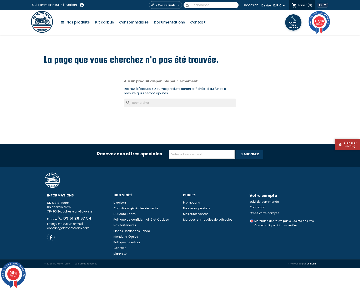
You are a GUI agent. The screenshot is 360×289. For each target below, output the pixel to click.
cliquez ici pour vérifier (282, 240)
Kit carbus (104, 22)
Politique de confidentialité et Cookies (141, 234)
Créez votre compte (264, 228)
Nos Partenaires (125, 240)
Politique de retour (127, 257)
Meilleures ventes (195, 229)
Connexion (250, 5)
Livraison (71, 5)
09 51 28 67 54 (74, 233)
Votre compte (263, 210)
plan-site (120, 268)
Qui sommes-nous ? (47, 5)
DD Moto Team (125, 229)
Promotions (191, 217)
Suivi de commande (264, 216)
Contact (198, 22)
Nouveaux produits (196, 223)
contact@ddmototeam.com (68, 243)
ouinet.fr (311, 278)
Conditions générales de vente (136, 223)
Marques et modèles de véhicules (207, 234)
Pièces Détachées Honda (132, 246)
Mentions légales (126, 251)
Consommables (134, 22)
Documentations (169, 22)
